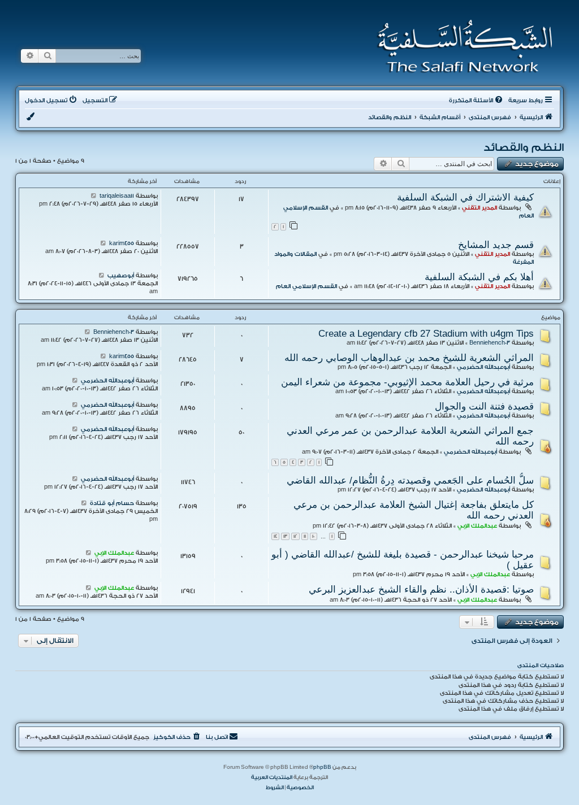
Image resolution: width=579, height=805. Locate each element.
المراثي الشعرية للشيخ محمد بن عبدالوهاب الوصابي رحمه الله (409, 358)
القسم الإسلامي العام (306, 286)
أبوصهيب (120, 275)
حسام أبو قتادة (112, 503)
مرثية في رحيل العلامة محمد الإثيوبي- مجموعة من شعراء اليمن (407, 382)
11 (305, 536)
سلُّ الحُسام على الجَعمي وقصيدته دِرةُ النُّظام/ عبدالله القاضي (410, 480)
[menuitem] (476, 100)
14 (275, 536)
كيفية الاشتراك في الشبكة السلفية (465, 197)
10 (313, 536)
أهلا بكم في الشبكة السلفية (479, 277)
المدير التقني (479, 207)
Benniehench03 (489, 343)
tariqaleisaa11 (117, 196)
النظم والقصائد (523, 147)
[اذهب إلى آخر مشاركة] (93, 196)
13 (285, 536)
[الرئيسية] (461, 46)
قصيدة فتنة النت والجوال (484, 406)
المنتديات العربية (271, 777)
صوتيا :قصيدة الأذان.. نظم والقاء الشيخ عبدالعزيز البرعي (421, 589)
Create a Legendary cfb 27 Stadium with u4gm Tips (426, 333)
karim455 (121, 243)
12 (295, 536)
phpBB (322, 767)
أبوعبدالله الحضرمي (483, 367)
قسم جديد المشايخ (496, 245)
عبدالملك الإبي (477, 526)
